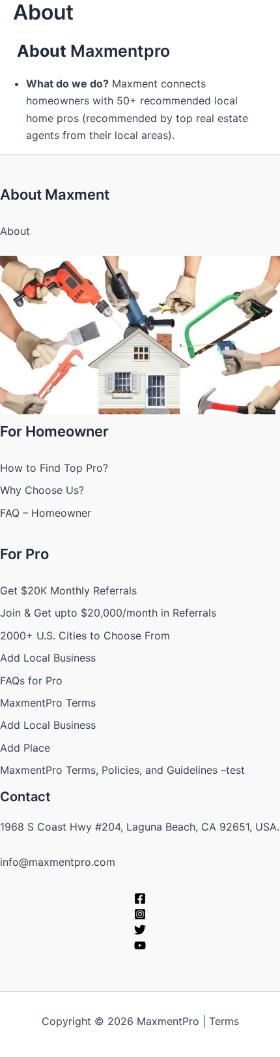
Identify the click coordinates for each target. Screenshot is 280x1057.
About (15, 230)
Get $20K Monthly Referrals (68, 590)
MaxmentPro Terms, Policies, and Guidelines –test (122, 769)
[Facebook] (140, 898)
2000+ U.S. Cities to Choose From (85, 635)
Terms (224, 1021)
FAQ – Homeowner (45, 512)
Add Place (25, 747)
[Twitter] (140, 930)
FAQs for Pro (31, 680)
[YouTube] (140, 945)
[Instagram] (140, 914)
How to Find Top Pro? (54, 467)
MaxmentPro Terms (48, 702)
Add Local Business (48, 657)
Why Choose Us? (42, 490)
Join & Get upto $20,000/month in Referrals (108, 612)
